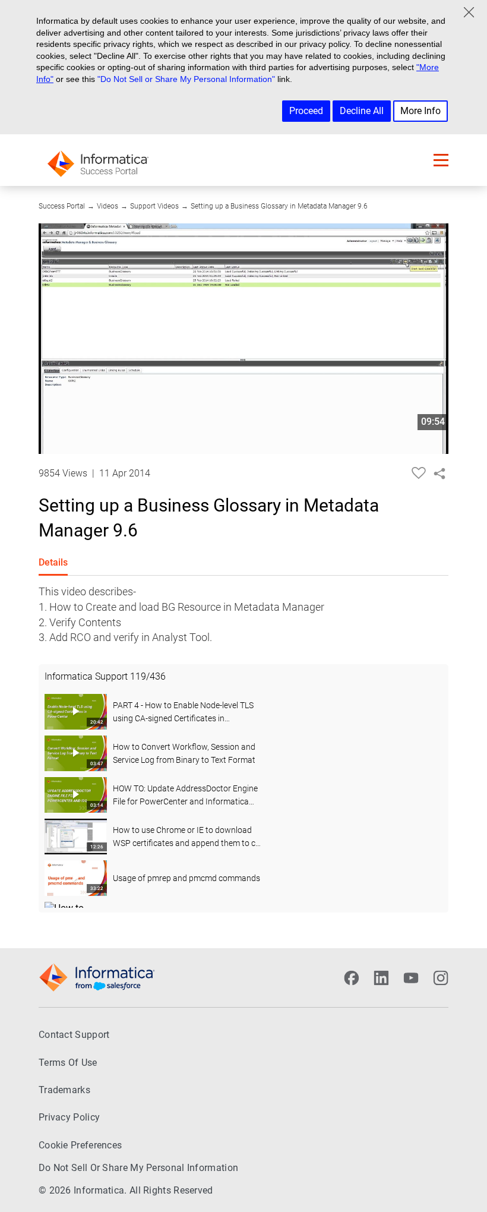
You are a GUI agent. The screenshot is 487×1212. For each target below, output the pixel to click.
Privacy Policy (69, 1117)
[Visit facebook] (351, 978)
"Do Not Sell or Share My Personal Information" (186, 79)
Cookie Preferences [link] (80, 1145)
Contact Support (74, 1034)
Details (53, 562)
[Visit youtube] (411, 978)
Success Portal (62, 206)
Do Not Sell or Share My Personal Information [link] (138, 1167)
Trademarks (64, 1090)
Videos (107, 206)
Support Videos (154, 206)
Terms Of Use (68, 1062)
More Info (420, 110)
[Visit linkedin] (381, 978)
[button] (441, 160)
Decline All (362, 110)
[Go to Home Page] (98, 160)
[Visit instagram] (440, 978)
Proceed (306, 110)
